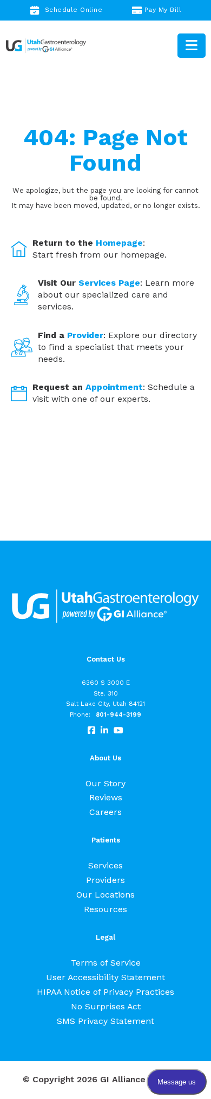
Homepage (119, 243)
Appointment (114, 387)
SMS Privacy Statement (105, 1021)
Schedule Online (74, 10)
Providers (105, 880)
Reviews (105, 797)
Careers (105, 812)
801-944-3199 (118, 714)
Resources (105, 909)
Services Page (109, 283)
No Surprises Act (106, 1006)
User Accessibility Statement (105, 977)
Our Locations (105, 894)
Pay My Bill (163, 10)
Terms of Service (106, 963)
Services (105, 865)
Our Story (105, 783)
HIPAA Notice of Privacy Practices (105, 992)
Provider (85, 335)
